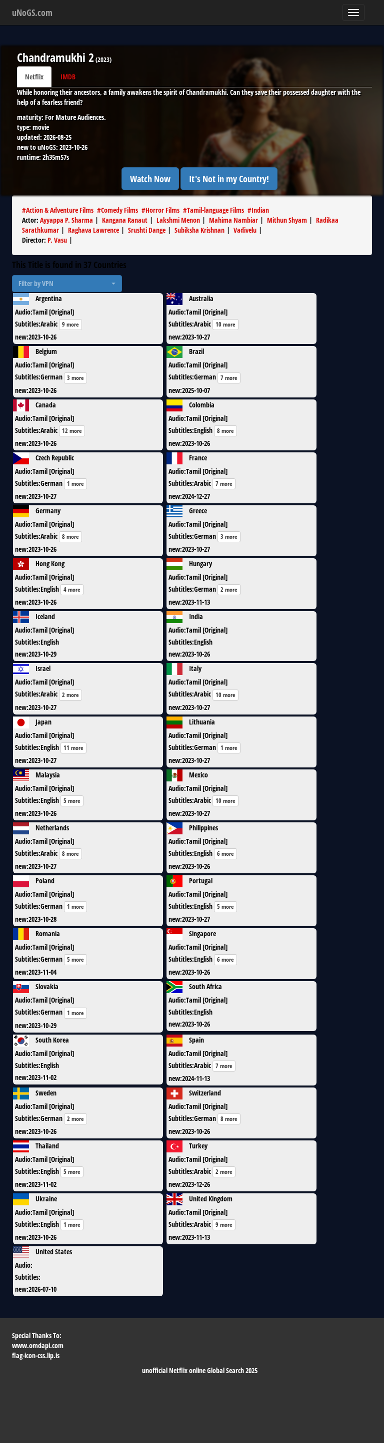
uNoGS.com (32, 12)
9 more (70, 324)
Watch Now (150, 179)
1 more (75, 483)
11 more (74, 747)
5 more (72, 800)
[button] (67, 283)
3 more (75, 377)
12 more (72, 430)
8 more (225, 430)
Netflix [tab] (34, 76)
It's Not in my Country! (229, 179)
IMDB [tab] (68, 76)
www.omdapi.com (38, 1345)
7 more (229, 377)
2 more (229, 589)
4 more (72, 589)
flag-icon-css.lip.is (36, 1355)
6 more (225, 853)
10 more (226, 324)
